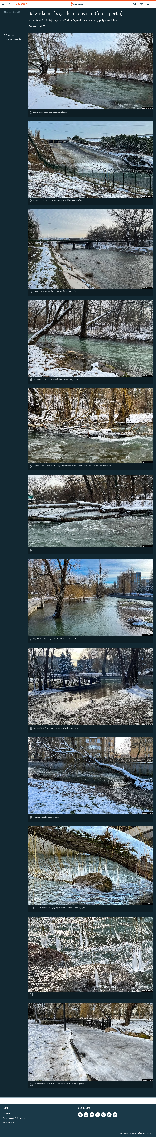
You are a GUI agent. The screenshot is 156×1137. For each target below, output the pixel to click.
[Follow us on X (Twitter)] (86, 1114)
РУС (134, 4)
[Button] (8, 35)
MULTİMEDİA (21, 4)
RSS (4, 1128)
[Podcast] (115, 1114)
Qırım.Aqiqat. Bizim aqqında (15, 1118)
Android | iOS (8, 1123)
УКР (141, 4)
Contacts (6, 1114)
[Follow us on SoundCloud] (97, 1114)
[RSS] (109, 1114)
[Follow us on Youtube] (92, 1114)
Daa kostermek (35, 26)
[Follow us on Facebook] (80, 1114)
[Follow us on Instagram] (103, 1114)
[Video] (148, 4)
